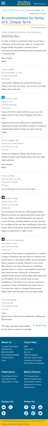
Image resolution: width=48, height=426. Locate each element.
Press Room (29, 387)
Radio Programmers (32, 379)
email (3, 407)
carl (15, 98)
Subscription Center (10, 381)
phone (11, 407)
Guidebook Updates (33, 360)
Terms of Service (8, 424)
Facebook (26, 407)
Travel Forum (14, 10)
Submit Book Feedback (34, 363)
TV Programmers (31, 376)
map (3, 413)
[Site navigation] (3, 3)
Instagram (33, 407)
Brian (12, 69)
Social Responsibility (10, 355)
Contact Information (10, 346)
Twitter (40, 413)
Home (4, 10)
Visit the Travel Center (33, 357)
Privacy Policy (23, 424)
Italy (23, 10)
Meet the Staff (7, 352)
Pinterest (33, 413)
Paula (12, 176)
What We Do (6, 349)
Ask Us (27, 352)
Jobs (3, 360)
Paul (16, 198)
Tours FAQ (28, 349)
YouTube (40, 407)
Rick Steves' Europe (24, 3)
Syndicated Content (32, 381)
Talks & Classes (31, 355)
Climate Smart (7, 357)
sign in (37, 14)
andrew (13, 300)
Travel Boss (19, 240)
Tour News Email (8, 379)
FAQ (26, 346)
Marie (12, 32)
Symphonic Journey (32, 384)
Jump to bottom (40, 27)
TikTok (26, 413)
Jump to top (41, 325)
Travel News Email (9, 376)
